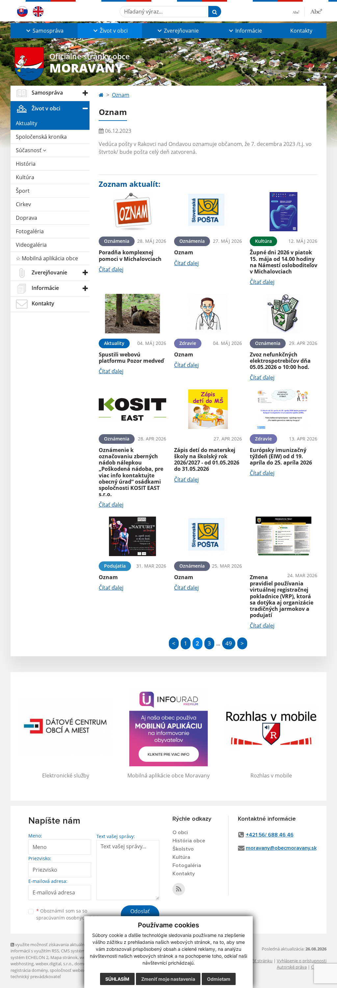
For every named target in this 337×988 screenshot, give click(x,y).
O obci (180, 832)
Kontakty (301, 30)
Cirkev (23, 204)
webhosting (22, 964)
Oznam (120, 95)
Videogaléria (31, 244)
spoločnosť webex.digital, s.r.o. (79, 970)
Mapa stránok (64, 957)
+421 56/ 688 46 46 (270, 834)
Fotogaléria (30, 231)
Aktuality (26, 123)
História (26, 163)
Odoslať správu (140, 915)
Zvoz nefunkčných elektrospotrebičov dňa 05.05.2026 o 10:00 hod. (280, 361)
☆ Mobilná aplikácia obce (47, 258)
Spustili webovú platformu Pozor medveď (131, 357)
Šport (23, 190)
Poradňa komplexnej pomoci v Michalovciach (130, 255)
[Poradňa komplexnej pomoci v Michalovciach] (132, 212)
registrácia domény (29, 970)
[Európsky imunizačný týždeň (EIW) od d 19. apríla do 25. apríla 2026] (283, 409)
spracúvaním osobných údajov (69, 918)
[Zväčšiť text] (316, 10)
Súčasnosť (29, 150)
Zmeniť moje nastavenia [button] (168, 979)
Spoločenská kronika (41, 136)
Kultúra (25, 177)
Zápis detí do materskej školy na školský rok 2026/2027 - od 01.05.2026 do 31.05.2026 (206, 459)
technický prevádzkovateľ (36, 976)
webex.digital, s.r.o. (54, 964)
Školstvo (183, 849)
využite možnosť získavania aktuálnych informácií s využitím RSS (51, 948)
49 (228, 643)
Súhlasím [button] (117, 979)
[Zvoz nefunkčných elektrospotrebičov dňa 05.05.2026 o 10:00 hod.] (283, 313)
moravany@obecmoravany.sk (281, 848)
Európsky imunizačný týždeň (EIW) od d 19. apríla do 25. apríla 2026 (281, 456)
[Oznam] (208, 212)
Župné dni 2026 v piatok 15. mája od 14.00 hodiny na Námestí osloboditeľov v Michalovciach (283, 262)
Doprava (26, 217)
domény (82, 964)
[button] (44, 30)
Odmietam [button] (218, 979)
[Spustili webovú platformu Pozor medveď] (132, 313)
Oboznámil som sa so (69, 914)
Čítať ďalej (111, 269)
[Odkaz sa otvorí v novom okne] (178, 889)
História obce (188, 840)
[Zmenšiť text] (298, 11)
